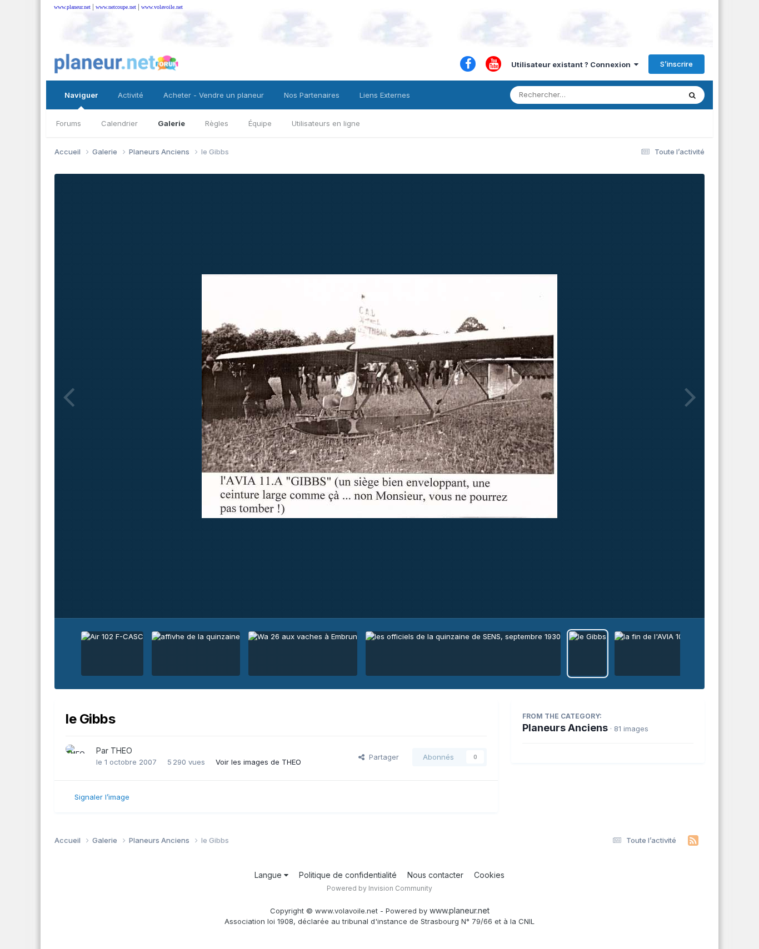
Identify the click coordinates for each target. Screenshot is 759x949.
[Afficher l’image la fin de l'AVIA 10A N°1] (658, 653)
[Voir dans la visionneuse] (379, 396)
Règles (216, 123)
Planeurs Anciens (565, 728)
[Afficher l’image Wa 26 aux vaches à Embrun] (302, 653)
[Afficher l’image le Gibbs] (587, 653)
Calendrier (119, 123)
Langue (269, 875)
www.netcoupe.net (116, 7)
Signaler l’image (101, 796)
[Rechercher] (692, 95)
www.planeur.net (72, 7)
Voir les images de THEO (258, 761)
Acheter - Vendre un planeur (213, 95)
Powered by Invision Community (379, 888)
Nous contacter (435, 875)
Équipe (260, 123)
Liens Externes (384, 95)
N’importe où (644, 95)
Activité (130, 95)
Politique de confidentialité (348, 875)
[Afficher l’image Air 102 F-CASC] (112, 653)
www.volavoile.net (162, 7)
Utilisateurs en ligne (326, 123)
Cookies (489, 875)
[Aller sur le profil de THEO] (78, 757)
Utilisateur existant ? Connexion (572, 64)
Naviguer (81, 95)
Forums (68, 123)
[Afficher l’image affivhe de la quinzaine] (196, 653)
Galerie (171, 123)
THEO (121, 750)
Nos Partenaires (311, 95)
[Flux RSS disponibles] (693, 840)
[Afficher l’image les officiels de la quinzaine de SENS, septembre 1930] (463, 653)
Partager (381, 756)
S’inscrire (676, 63)
